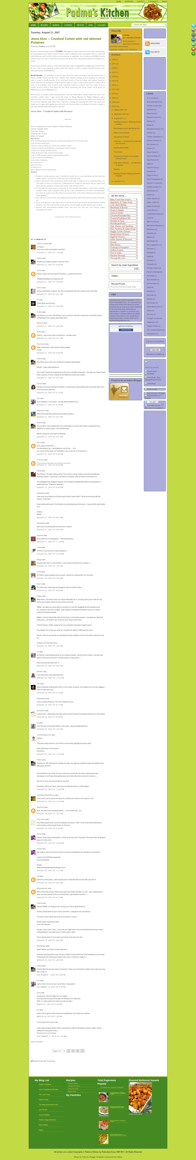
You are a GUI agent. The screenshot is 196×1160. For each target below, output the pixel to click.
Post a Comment (37, 1041)
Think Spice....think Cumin (83, 95)
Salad (149, 287)
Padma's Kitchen (92, 1152)
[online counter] (151, 389)
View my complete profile (123, 49)
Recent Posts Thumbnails (118, 287)
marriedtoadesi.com (44, 735)
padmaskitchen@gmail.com (120, 320)
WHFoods (34, 90)
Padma (39, 258)
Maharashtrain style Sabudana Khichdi (117, 1107)
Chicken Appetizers (154, 136)
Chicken (150, 133)
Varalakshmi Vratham (121, 137)
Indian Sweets (152, 198)
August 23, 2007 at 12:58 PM (50, 801)
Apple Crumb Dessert (121, 132)
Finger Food (151, 175)
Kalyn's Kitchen (45, 1084)
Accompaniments (153, 102)
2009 (114, 98)
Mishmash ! (41, 410)
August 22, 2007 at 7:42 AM (50, 646)
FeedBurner (160, 354)
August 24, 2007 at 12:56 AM (50, 843)
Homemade (151, 190)
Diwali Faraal (152, 152)
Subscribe (155, 43)
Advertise (129, 1)
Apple (39, 331)
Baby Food (151, 113)
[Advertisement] (62, 1045)
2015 (114, 72)
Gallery (102, 25)
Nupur (39, 584)
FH (38, 299)
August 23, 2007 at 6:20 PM (50, 828)
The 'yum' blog (44, 1095)
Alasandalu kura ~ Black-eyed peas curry (118, 1135)
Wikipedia (50, 90)
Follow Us (155, 52)
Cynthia (39, 383)
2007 (114, 106)
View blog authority (152, 367)
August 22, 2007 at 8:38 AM (50, 666)
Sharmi (39, 287)
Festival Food (152, 167)
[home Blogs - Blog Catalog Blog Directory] (155, 379)
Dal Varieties (151, 144)
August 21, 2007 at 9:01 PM (50, 517)
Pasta (149, 256)
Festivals (150, 171)
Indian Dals (72, 1091)
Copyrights (153, 1)
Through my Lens (153, 318)
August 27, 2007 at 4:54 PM (50, 940)
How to (149, 194)
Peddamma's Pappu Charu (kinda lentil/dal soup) (126, 157)
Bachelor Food (152, 117)
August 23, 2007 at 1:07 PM (50, 813)
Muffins (149, 237)
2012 (114, 85)
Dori (38, 398)
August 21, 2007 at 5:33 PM (50, 454)
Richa (39, 442)
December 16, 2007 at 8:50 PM (51, 987)
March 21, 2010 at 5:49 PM (49, 1004)
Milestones (151, 229)
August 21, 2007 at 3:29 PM (50, 353)
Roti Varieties (152, 283)
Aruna (39, 270)
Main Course (151, 221)
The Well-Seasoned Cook (48, 1105)
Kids (91, 25)
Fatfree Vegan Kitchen (47, 1120)
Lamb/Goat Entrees (154, 214)
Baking (56, 25)
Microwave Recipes (154, 225)
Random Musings (153, 272)
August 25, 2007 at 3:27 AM (50, 897)
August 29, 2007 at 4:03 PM (50, 960)
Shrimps (150, 291)
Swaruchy (40, 807)
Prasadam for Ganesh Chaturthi (111, 1087)
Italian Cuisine (152, 206)
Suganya (40, 535)
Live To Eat (43, 1110)
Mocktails (150, 233)
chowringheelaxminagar (45, 1022)
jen (38, 1010)
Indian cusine (152, 202)
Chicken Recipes (74, 1086)
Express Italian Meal (121, 147)
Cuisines (68, 25)
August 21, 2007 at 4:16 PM (50, 405)
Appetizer (150, 109)
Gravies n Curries (153, 183)
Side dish (150, 295)
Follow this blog (126, 330)
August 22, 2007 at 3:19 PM (50, 692)
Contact (140, 1)
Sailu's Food (43, 1100)
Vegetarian (151, 322)
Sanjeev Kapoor (93, 97)
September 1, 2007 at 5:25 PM (51, 975)
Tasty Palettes (44, 1115)
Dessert (150, 148)
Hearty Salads (73, 1083)
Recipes (44, 25)
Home (118, 1)
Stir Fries (150, 314)
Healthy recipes (152, 187)
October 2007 (119, 110)
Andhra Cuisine (152, 105)
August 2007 (118, 118)
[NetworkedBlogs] (126, 326)
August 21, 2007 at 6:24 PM (50, 465)
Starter (149, 310)
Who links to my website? (154, 408)
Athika (39, 470)
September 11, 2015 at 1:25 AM (52, 1036)
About (164, 1)
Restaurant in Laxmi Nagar (46, 1033)
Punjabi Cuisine (153, 268)
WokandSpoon (42, 888)
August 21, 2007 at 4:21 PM (50, 417)
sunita (39, 571)
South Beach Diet (153, 306)
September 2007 (120, 114)
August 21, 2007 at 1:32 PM (50, 252)
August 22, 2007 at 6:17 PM (50, 705)
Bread (149, 125)
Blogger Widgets (131, 287)
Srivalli (39, 834)
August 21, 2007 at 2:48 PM (50, 326)
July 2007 (117, 181)
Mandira (40, 671)
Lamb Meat (151, 210)
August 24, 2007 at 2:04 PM (50, 882)
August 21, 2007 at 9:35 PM (50, 529)
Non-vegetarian (152, 245)
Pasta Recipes (73, 1089)
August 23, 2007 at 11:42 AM (50, 754)
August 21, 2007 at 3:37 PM (50, 378)
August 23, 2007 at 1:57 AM (50, 729)
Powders (150, 260)
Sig (38, 722)
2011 (114, 89)
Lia (38, 651)
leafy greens (151, 333)
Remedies (150, 276)
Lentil (149, 218)
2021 (114, 63)
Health (80, 25)
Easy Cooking (152, 156)
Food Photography (153, 179)
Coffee (39, 547)
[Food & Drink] (150, 371)
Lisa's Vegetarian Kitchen (48, 1089)
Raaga (39, 559)
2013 (114, 81)
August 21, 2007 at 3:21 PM (50, 338)
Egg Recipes (151, 160)
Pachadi (150, 252)
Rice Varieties (152, 279)
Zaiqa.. (41, 1130)
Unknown (40, 460)
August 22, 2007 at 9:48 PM (50, 717)
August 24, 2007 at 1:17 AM (50, 870)
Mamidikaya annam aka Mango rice (127, 128)
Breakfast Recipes (153, 129)
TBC (38, 683)
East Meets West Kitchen (46, 795)
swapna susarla (42, 243)
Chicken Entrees (153, 140)
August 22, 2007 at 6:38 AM (50, 590)
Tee (38, 876)
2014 (114, 76)
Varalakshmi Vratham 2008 (117, 1121)
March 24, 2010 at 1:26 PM (49, 1016)
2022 (114, 59)
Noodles (150, 248)
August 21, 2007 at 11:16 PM (50, 541)
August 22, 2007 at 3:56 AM (50, 578)
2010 (114, 93)
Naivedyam (151, 241)
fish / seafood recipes (154, 330)
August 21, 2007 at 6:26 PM (50, 487)
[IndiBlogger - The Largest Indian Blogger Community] (119, 399)
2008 (114, 102)
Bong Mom (41, 710)
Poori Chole (118, 152)
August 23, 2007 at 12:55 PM (50, 789)
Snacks (149, 299)
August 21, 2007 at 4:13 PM (50, 392)
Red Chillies (43, 1125)
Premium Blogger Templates (93, 1157)
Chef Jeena (41, 819)
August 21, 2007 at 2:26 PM (50, 264)
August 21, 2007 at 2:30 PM (50, 282)
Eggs (149, 163)
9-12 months (151, 98)
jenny (39, 992)
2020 (114, 68)
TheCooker (41, 344)
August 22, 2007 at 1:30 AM (50, 566)
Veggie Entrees (152, 326)
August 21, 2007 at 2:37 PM (50, 294)
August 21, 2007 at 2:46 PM (50, 306)
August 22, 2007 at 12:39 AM (50, 554)
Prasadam (150, 264)
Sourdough (151, 303)
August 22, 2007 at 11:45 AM (50, 678)
